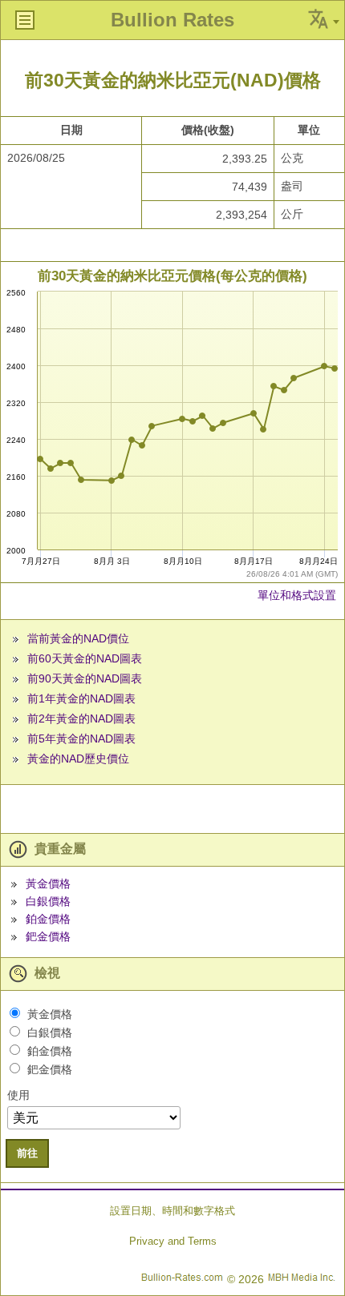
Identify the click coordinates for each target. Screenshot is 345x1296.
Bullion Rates (172, 19)
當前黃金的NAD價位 (78, 638)
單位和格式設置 (297, 595)
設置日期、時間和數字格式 (172, 1211)
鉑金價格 (48, 918)
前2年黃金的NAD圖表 (81, 718)
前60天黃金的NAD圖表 (84, 658)
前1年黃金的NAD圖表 (81, 698)
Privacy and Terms (173, 1241)
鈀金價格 (48, 936)
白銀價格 (48, 901)
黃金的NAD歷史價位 (78, 758)
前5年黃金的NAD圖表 (81, 738)
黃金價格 (48, 883)
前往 (27, 1153)
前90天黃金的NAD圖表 (84, 678)
